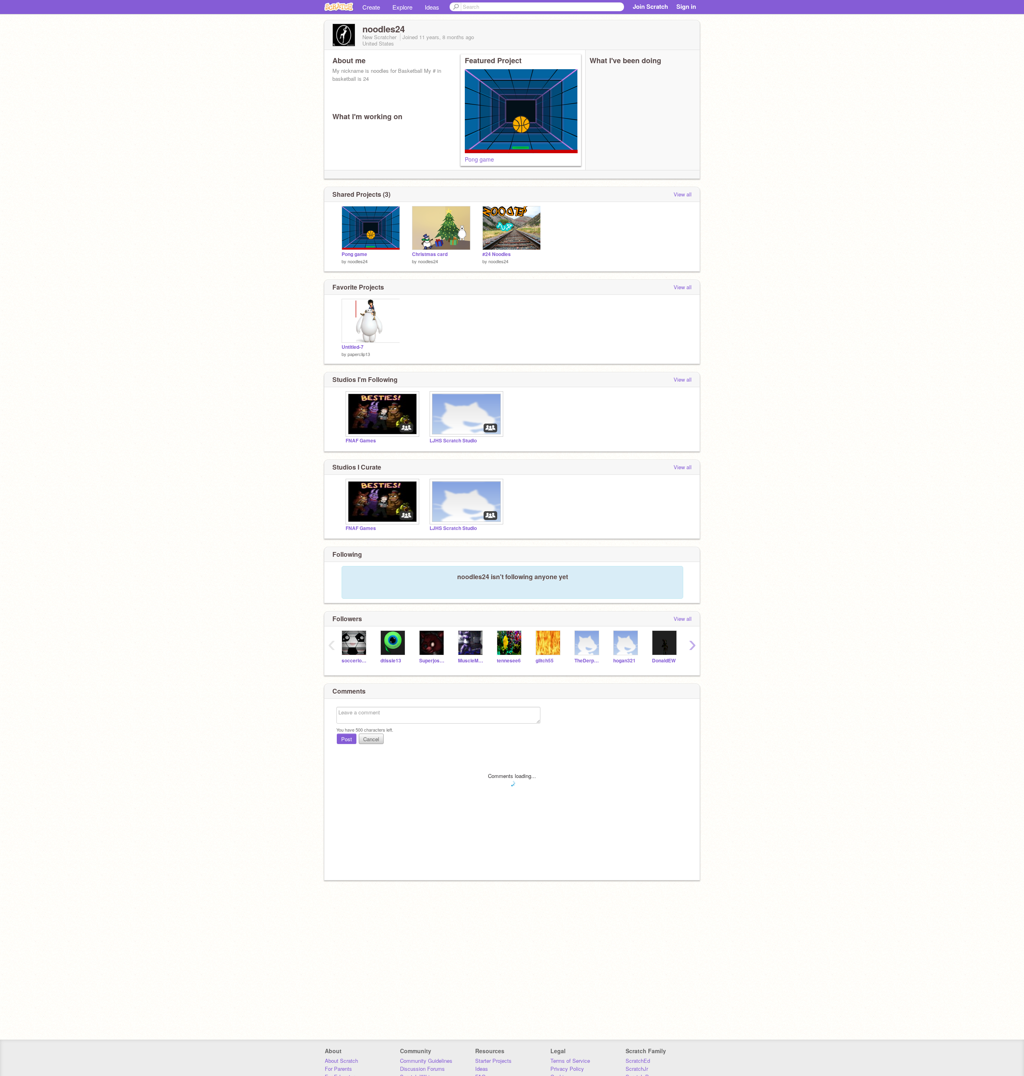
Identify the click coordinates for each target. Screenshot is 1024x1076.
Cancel (371, 739)
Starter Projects (493, 1060)
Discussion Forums (422, 1068)
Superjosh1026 (432, 660)
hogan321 (624, 660)
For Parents (338, 1068)
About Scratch (341, 1060)
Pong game (479, 159)
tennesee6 (509, 660)
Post (346, 739)
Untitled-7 (353, 347)
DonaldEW (664, 660)
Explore (402, 7)
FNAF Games (361, 440)
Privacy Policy (567, 1068)
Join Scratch (650, 6)
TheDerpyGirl (587, 660)
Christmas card (430, 254)
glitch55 (545, 660)
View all (683, 194)
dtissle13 (390, 660)
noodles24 (358, 261)
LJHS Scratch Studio (453, 440)
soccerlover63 (355, 660)
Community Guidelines (426, 1060)
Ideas (432, 7)
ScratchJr (637, 1068)
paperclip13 (359, 354)
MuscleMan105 (471, 660)
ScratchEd (638, 1060)
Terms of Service (570, 1060)
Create (371, 7)
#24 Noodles (496, 254)
